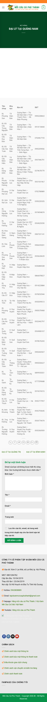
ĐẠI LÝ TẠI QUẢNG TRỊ (11, 452)
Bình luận (9, 474)
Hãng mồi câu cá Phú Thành (23, 601)
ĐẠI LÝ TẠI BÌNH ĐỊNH (35, 452)
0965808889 (16, 590)
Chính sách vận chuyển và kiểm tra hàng (20, 668)
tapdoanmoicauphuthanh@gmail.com (25, 596)
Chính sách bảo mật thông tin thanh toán (20, 657)
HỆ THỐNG (23, 25)
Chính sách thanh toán (13, 674)
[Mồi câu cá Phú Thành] (23, 7)
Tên (7, 495)
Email (8, 506)
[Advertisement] (23, 73)
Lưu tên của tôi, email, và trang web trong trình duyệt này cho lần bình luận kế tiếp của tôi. (22, 532)
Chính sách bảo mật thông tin (16, 651)
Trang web (9, 517)
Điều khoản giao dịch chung (15, 662)
